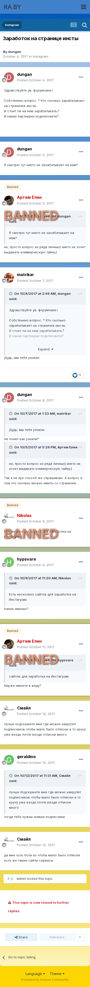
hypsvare (65, 660)
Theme (56, 974)
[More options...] (81, 77)
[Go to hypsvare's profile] (9, 562)
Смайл (64, 776)
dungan (14, 52)
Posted (35, 80)
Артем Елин (68, 447)
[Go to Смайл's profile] (9, 711)
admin (21, 879)
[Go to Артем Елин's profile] (9, 200)
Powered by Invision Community (45, 980)
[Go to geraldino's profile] (9, 760)
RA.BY (12, 6)
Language (34, 974)
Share (23, 937)
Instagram (40, 56)
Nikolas (64, 578)
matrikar (64, 413)
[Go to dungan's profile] (9, 77)
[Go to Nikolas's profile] (9, 518)
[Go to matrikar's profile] (9, 278)
